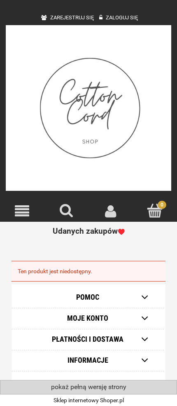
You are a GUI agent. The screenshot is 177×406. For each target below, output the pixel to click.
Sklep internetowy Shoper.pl (89, 400)
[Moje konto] (110, 211)
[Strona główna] (88, 108)
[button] (22, 211)
